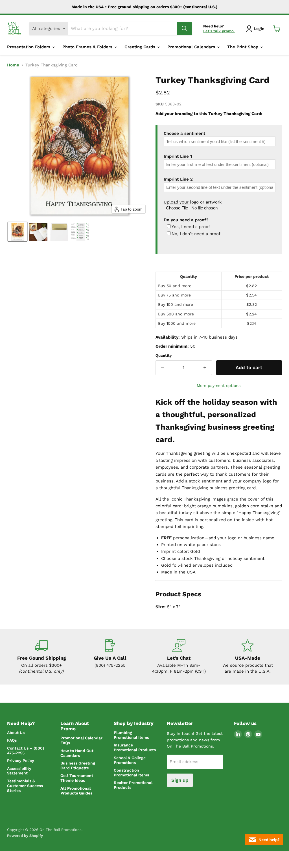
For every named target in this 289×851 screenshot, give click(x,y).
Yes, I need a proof (191, 226)
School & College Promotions (130, 760)
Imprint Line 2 (178, 179)
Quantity (164, 355)
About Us (16, 732)
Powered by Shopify (25, 835)
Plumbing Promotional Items (131, 735)
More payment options (218, 385)
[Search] (184, 28)
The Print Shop (243, 46)
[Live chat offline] (264, 839)
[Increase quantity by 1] (205, 367)
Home (13, 65)
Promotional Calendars (191, 46)
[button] (256, 28)
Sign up (180, 780)
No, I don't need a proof (196, 233)
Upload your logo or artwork (193, 202)
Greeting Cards (140, 46)
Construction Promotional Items (131, 772)
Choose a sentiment (184, 133)
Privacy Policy (20, 760)
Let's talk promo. (219, 31)
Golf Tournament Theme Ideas (76, 778)
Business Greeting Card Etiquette (77, 765)
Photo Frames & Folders (88, 46)
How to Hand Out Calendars (76, 753)
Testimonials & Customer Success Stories (25, 786)
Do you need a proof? (186, 219)
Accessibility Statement (19, 771)
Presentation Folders (29, 46)
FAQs (12, 740)
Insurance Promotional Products (135, 747)
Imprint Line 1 (178, 156)
